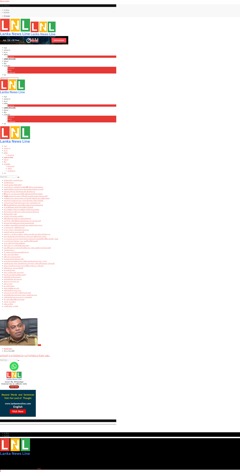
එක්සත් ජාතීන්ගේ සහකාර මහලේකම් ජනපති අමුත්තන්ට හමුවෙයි (23, 189)
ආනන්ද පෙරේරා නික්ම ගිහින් (12, 185)
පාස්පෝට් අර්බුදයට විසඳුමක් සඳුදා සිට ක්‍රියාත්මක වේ (19, 191)
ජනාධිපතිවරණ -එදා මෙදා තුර (13, 279)
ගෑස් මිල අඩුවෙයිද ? (10, 302)
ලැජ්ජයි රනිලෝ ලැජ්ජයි (11, 306)
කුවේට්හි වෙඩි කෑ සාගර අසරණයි (14, 232)
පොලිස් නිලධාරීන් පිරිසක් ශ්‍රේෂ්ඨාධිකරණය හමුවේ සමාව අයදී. (22, 221)
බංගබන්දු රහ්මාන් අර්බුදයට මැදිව (14, 259)
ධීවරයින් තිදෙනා (9, 182)
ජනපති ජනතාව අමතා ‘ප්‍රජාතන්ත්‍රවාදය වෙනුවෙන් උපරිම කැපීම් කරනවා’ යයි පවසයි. (29, 263)
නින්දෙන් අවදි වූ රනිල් (10, 214)
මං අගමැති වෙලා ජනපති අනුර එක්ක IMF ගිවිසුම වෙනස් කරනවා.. (23, 187)
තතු (5, 74)
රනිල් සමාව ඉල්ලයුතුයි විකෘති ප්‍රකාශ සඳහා (16, 245)
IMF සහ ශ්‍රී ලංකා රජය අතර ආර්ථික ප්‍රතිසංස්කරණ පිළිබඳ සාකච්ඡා (23, 194)
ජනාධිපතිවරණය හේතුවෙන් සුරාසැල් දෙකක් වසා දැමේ (20, 295)
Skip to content (4, 1)
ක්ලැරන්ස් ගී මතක (9, 270)
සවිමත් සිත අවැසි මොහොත (12, 277)
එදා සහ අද (11, 57)
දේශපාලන (7, 50)
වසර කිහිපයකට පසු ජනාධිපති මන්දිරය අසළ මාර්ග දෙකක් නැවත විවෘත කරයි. (27, 248)
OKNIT (39, 468)
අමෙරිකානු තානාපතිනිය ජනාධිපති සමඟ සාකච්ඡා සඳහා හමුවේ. (23, 225)
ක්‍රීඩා (5, 63)
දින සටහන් (11, 68)
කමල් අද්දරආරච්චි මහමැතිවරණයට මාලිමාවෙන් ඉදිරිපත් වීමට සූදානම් (25, 236)
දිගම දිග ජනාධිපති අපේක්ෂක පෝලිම (15, 275)
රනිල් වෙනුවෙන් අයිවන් (11, 254)
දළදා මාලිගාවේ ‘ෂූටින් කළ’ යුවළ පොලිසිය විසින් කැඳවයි (21, 241)
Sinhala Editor (8, 349)
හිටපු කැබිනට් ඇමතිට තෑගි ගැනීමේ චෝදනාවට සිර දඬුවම (21, 212)
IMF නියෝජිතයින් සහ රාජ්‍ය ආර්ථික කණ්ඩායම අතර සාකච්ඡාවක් (23, 205)
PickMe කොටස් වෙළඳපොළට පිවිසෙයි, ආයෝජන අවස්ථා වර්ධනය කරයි (25, 196)
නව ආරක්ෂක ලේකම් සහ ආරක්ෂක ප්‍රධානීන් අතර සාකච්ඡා (21, 209)
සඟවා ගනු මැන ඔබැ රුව (11, 281)
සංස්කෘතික (7, 65)
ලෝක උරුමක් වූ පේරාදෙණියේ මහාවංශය (16, 230)
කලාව (6, 52)
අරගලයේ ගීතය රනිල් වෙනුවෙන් (14, 272)
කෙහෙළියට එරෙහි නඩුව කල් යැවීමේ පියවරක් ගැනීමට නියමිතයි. (23, 200)
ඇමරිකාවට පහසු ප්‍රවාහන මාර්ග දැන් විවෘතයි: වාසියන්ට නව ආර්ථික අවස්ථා (27, 198)
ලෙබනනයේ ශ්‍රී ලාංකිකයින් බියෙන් (14, 227)
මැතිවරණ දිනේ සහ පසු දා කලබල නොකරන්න (18, 297)
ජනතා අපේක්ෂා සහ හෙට (11, 288)
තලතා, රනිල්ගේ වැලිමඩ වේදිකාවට (14, 243)
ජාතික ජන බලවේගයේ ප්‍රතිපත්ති (13, 268)
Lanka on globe (10, 59)
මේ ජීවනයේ (11, 72)
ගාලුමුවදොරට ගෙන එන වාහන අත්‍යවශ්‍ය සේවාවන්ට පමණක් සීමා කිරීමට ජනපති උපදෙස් (31, 239)
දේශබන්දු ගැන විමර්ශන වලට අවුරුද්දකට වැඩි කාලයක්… (25, 355)
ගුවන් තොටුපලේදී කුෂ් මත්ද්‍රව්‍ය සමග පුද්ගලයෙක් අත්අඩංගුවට (22, 203)
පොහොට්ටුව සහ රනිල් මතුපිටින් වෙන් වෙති (17, 293)
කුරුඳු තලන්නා (8, 284)
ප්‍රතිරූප (10, 70)
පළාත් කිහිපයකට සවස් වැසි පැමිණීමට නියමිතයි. (18, 207)
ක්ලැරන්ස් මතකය (9, 286)
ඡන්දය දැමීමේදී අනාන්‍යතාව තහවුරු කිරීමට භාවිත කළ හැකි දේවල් (24, 266)
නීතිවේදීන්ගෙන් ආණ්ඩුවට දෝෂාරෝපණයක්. (17, 218)
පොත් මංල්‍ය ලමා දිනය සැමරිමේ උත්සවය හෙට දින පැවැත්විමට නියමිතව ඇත (27, 234)
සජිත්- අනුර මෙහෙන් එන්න (12, 257)
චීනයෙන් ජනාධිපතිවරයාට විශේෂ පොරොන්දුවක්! (19, 223)
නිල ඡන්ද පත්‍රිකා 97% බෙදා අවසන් (14, 299)
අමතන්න (6, 12)
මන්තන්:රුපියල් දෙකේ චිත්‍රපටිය (13, 180)
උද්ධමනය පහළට (9, 250)
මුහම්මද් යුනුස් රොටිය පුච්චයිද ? (13, 216)
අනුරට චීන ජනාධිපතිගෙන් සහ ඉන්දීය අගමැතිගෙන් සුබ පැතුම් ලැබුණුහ (25, 261)
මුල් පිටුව (6, 10)
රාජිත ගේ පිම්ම (8, 304)
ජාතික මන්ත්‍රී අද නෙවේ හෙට (12, 290)
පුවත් (5, 48)
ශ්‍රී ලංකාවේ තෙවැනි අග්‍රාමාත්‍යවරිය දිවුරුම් (16, 252)
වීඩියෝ (6, 61)
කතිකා (6, 54)
